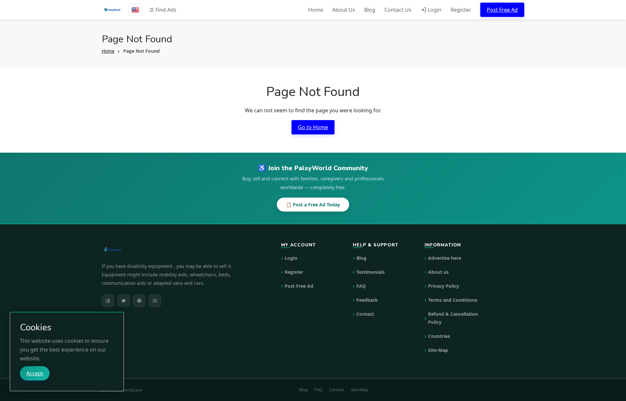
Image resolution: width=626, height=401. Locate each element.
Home (315, 9)
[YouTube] (155, 301)
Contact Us (397, 9)
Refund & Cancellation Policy (453, 318)
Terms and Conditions (452, 300)
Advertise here (444, 258)
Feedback (367, 300)
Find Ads (165, 9)
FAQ (361, 286)
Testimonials (370, 272)
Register (461, 9)
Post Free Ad (502, 9)
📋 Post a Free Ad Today (313, 204)
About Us (343, 9)
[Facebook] (108, 301)
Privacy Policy (443, 286)
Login (433, 9)
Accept (34, 373)
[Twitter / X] (123, 301)
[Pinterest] (139, 301)
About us (438, 272)
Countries (439, 336)
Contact (365, 314)
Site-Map (438, 350)
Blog (369, 9)
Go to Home (313, 127)
